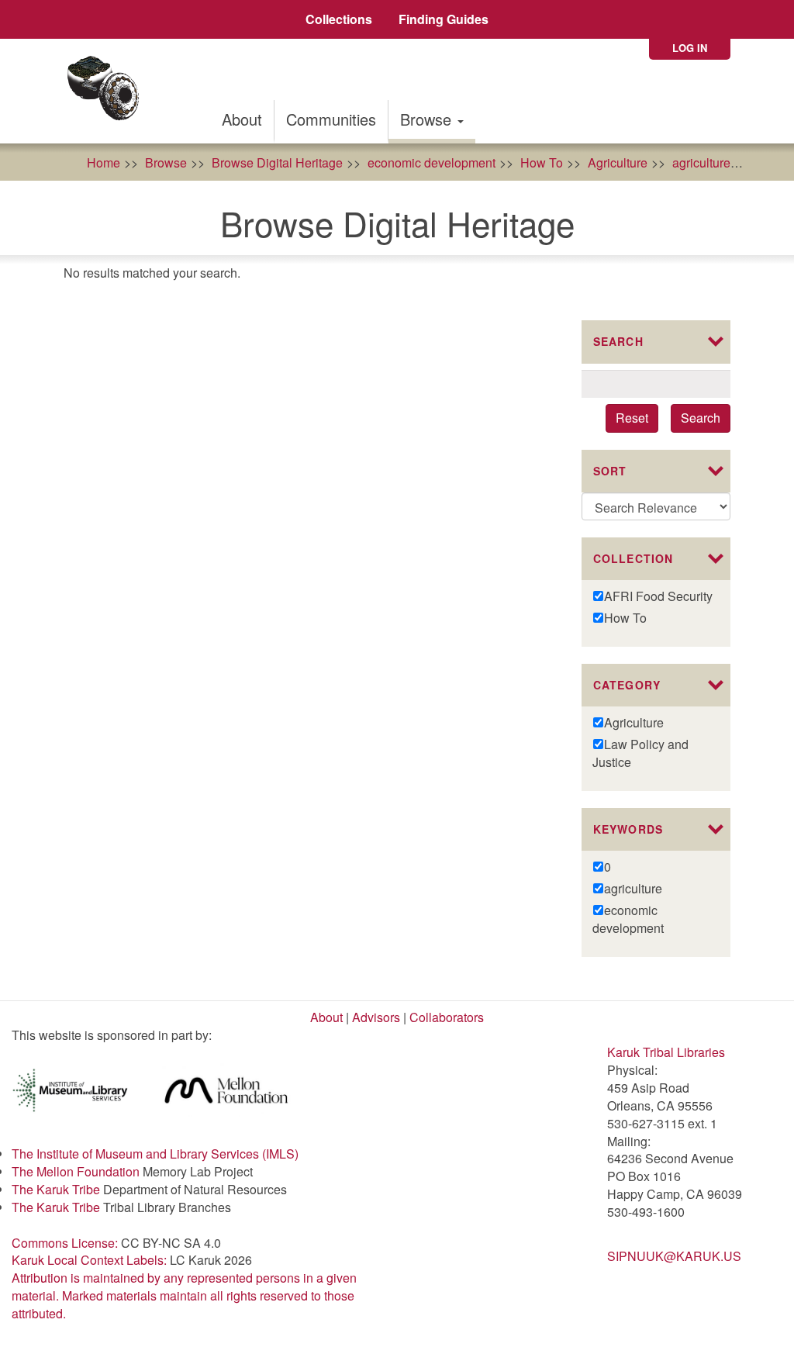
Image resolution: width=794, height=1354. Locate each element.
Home (103, 162)
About (242, 119)
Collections (339, 19)
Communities (331, 119)
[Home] (108, 91)
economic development (431, 162)
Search (700, 418)
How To (541, 162)
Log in (689, 47)
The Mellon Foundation (76, 1171)
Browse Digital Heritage (277, 162)
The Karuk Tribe (56, 1189)
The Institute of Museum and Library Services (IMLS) (155, 1153)
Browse (428, 119)
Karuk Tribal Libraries (666, 1052)
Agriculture (617, 162)
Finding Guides (443, 19)
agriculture (701, 162)
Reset (632, 418)
